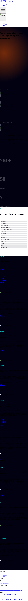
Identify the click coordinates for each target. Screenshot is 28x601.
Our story (5, 4)
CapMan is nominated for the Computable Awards (11, 599)
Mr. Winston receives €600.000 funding (8, 594)
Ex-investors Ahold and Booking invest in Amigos (11, 590)
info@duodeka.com (4, 583)
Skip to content (3, 0)
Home (4, 23)
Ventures (4, 5)
